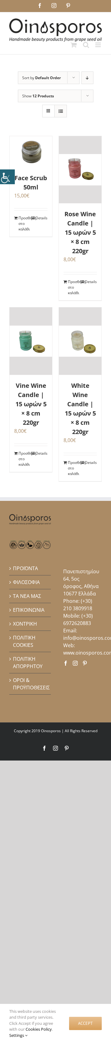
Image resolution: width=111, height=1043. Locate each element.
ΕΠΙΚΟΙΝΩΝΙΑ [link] (28, 610)
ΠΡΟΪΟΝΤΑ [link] (25, 568)
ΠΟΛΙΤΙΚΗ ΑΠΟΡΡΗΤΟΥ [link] (28, 662)
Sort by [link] (41, 77)
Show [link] (38, 96)
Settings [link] (17, 1035)
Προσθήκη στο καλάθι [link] (24, 223)
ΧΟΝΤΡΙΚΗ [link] (25, 623)
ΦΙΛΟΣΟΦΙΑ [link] (26, 582)
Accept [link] (85, 1023)
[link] (7, 176)
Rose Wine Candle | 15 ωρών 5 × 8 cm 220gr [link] (80, 232)
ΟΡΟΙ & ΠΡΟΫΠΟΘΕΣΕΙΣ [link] (30, 684)
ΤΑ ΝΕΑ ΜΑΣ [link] (27, 596)
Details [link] (41, 218)
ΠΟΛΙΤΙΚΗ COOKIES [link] (24, 641)
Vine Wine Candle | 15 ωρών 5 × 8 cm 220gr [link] (31, 404)
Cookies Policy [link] (39, 1029)
